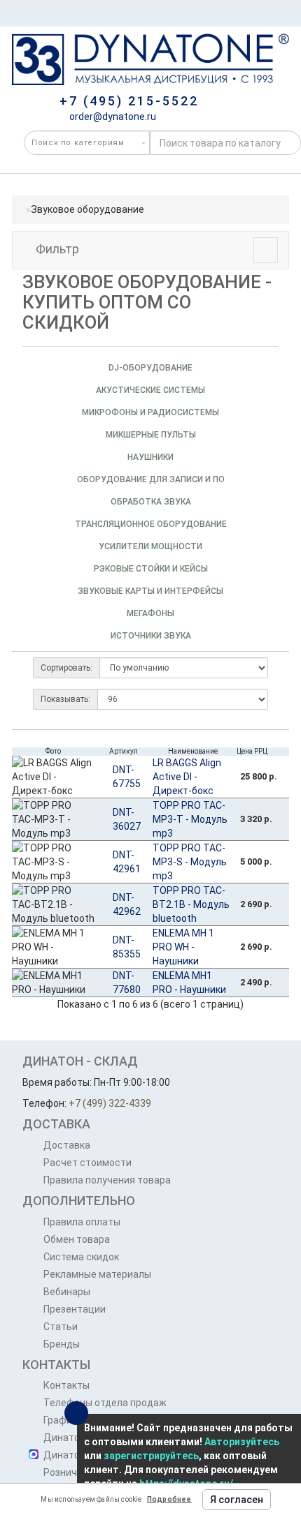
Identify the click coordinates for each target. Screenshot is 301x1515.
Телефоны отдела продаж (105, 1402)
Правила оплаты (81, 1221)
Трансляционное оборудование (151, 524)
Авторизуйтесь (241, 1441)
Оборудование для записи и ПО (151, 479)
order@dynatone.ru (111, 116)
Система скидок (81, 1256)
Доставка (66, 1145)
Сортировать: (66, 668)
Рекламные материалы (97, 1274)
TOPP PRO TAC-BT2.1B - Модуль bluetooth (191, 904)
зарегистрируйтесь (151, 1455)
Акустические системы (150, 390)
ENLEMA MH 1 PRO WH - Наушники (183, 947)
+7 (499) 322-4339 (110, 1103)
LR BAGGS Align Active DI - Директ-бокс (187, 776)
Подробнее (169, 1499)
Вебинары (66, 1291)
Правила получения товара (107, 1180)
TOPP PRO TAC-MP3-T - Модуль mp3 (190, 819)
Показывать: (65, 699)
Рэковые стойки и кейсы (151, 569)
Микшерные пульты (151, 435)
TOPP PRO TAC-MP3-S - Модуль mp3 (190, 861)
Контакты (66, 1385)
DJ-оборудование (150, 368)
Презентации (74, 1309)
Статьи (60, 1326)
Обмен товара (76, 1239)
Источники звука (151, 636)
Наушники (150, 457)
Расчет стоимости (87, 1162)
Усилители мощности (150, 546)
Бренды (61, 1344)
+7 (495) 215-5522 (129, 101)
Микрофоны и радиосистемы (150, 412)
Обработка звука (151, 502)
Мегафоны (150, 613)
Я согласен (236, 1499)
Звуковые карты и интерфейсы (150, 591)
